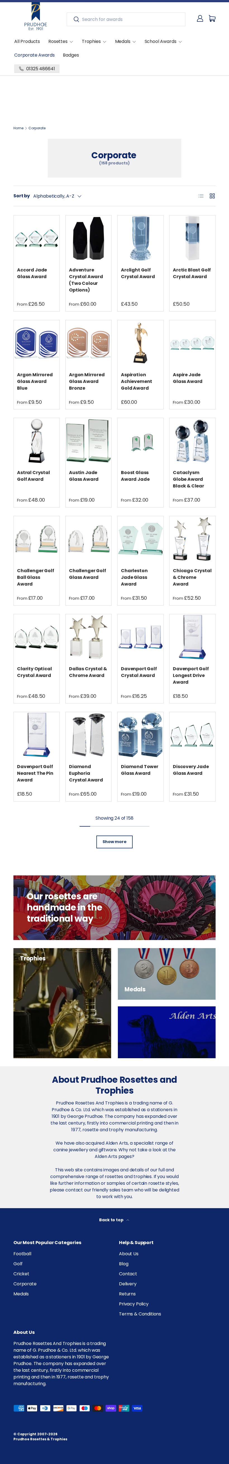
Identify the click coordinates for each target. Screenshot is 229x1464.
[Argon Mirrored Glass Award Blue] (36, 343)
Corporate (37, 128)
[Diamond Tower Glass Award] (140, 735)
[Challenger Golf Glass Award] (88, 539)
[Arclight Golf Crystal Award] (140, 238)
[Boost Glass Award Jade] (140, 441)
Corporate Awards (34, 55)
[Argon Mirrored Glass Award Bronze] (88, 343)
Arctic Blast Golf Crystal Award (192, 273)
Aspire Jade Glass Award (187, 378)
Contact (128, 1274)
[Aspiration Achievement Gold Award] (140, 343)
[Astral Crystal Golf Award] (36, 441)
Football (22, 1254)
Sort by (21, 196)
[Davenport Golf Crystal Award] (140, 637)
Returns (127, 1294)
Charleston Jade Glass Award (134, 577)
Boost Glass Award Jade (135, 475)
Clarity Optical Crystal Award (34, 672)
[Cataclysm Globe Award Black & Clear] (192, 441)
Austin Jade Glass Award (84, 475)
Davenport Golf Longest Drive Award (191, 675)
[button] (212, 18)
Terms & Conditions (140, 1314)
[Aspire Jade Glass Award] (192, 343)
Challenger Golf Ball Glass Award (35, 577)
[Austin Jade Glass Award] (88, 441)
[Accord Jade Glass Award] (36, 238)
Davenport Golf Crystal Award (139, 672)
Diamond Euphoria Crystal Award (86, 773)
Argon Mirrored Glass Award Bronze (87, 381)
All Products (27, 41)
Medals (21, 1294)
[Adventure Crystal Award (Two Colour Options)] (88, 238)
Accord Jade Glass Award (32, 273)
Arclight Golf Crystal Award (138, 273)
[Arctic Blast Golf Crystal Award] (192, 238)
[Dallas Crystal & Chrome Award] (88, 637)
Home (18, 128)
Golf (17, 1264)
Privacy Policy (134, 1304)
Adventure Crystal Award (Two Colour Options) (86, 280)
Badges (71, 55)
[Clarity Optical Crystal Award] (36, 637)
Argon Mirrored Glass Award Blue (35, 381)
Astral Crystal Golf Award (33, 475)
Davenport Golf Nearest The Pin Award (35, 773)
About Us (129, 1254)
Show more (114, 841)
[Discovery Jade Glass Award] (192, 735)
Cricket (21, 1274)
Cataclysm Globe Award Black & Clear (188, 479)
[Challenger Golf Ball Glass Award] (36, 539)
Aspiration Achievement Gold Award (136, 381)
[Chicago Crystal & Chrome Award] (192, 539)
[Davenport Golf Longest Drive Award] (192, 637)
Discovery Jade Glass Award (191, 769)
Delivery (128, 1284)
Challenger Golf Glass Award (87, 574)
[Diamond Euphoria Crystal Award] (88, 735)
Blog (123, 1264)
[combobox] (126, 19)
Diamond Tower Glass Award (139, 769)
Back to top (111, 1220)
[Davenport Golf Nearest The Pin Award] (36, 735)
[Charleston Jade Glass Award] (140, 539)
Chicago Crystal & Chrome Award (192, 577)
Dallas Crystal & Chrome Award (88, 672)
